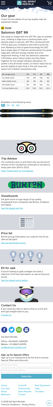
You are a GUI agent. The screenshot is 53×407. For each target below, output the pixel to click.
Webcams (5, 395)
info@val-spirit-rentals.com (13, 347)
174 (8, 105)
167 (2, 105)
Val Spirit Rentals (26, 3)
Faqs (37, 389)
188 (17, 105)
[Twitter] (11, 330)
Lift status (39, 392)
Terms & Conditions (10, 405)
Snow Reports (24, 392)
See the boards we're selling (14, 280)
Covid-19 (22, 385)
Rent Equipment (42, 385)
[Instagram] (26, 330)
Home (4, 385)
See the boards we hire (12, 208)
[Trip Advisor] (19, 330)
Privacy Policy (28, 405)
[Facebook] (4, 330)
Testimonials (24, 389)
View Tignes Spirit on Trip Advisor (17, 171)
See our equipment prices (13, 243)
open (3, 3)
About (4, 392)
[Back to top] (49, 403)
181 (13, 105)
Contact (22, 395)
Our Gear (5, 389)
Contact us (6, 315)
